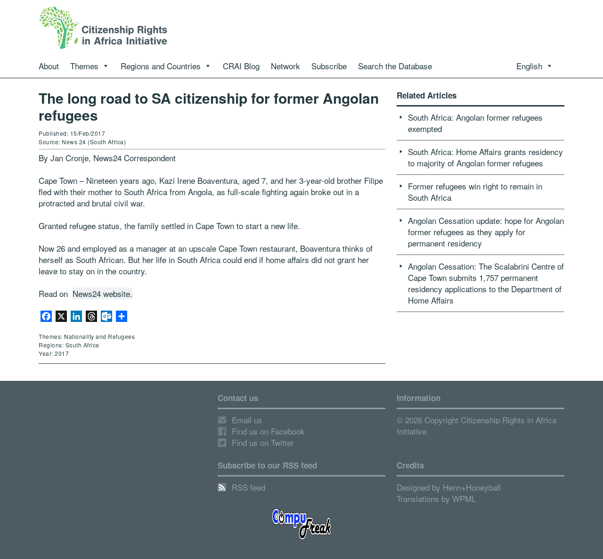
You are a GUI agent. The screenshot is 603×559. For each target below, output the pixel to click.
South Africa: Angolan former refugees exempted (475, 122)
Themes (84, 66)
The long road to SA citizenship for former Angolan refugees (209, 106)
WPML (464, 498)
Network (285, 66)
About (49, 66)
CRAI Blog (241, 66)
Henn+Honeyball (472, 487)
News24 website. (102, 293)
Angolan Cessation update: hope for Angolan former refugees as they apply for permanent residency (486, 231)
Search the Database (395, 66)
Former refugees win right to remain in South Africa (475, 191)
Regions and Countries (161, 66)
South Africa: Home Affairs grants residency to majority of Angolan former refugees (485, 157)
